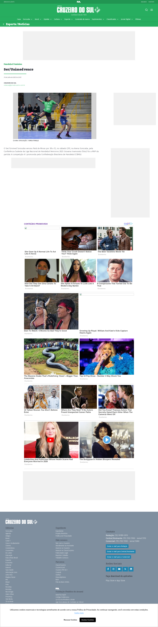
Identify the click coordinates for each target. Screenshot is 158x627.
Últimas (138, 19)
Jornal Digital (125, 19)
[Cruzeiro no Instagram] (113, 569)
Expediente (59, 531)
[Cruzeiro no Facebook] (108, 569)
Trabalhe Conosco (62, 558)
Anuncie (144, 2)
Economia (9, 563)
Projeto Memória (61, 533)
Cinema (8, 546)
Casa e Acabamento (12, 543)
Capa (19, 19)
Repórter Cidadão (62, 555)
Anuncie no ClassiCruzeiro (65, 550)
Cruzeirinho (9, 550)
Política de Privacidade (64, 536)
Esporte (67, 19)
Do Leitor (9, 553)
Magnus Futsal (10, 577)
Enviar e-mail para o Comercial (118, 557)
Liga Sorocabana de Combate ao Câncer (70, 602)
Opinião (46, 19)
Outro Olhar (10, 594)
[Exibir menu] (151, 10)
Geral (37, 19)
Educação (9, 555)
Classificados (111, 19)
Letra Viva (9, 575)
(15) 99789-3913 (121, 535)
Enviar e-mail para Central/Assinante (120, 552)
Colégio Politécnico (62, 597)
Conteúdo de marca (82, 19)
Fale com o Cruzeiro (63, 543)
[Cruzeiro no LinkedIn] (131, 569)
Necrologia (9, 592)
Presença (9, 597)
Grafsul (58, 575)
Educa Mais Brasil (12, 558)
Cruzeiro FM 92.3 (61, 570)
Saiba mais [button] (79, 613)
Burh (57, 580)
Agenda (8, 533)
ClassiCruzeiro (61, 565)
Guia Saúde (9, 570)
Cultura (57, 19)
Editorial (8, 565)
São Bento (9, 599)
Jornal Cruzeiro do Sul (79, 10)
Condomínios (10, 548)
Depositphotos (61, 577)
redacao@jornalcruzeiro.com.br (14, 85)
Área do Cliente (9, 2)
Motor (8, 582)
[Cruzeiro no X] (125, 569)
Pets (7, 584)
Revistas (8, 589)
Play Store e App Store (115, 580)
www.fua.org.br (61, 595)
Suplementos (97, 19)
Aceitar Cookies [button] (87, 620)
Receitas (9, 587)
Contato (151, 2)
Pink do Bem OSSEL (62, 582)
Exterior (8, 567)
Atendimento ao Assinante (65, 546)
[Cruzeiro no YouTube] (119, 569)
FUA (57, 588)
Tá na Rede (9, 601)
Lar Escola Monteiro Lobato (65, 600)
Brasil (7, 538)
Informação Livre (11, 572)
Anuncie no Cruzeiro (63, 548)
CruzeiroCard (60, 567)
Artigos (8, 536)
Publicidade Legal (62, 553)
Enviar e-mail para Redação (117, 546)
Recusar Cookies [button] (70, 620)
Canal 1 (8, 541)
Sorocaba (26, 19)
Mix (7, 580)
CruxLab (58, 572)
